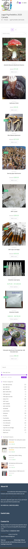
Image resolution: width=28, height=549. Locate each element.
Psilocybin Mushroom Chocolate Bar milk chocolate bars (14, 351)
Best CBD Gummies (7, 384)
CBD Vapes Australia (7, 396)
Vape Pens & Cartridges (8, 427)
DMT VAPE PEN (6, 406)
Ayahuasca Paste (14, 103)
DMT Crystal (14, 211)
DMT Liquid (5, 401)
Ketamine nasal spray (14, 280)
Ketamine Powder (14, 312)
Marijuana (5, 413)
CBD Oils (8, 497)
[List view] (15, 29)
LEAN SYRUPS (6, 411)
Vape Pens (10, 495)
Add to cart (14, 72)
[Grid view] (12, 29)
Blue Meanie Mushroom (14, 135)
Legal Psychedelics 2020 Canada (17, 19)
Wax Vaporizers (6, 430)
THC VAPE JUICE (6, 423)
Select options (14, 286)
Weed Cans (5, 432)
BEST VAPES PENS (7, 391)
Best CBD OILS (6, 387)
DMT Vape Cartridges (14, 249)
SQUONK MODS (6, 420)
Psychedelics (14, 63)
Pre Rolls (5, 415)
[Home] (1, 19)
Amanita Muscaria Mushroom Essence (14, 65)
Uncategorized (6, 425)
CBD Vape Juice (6, 394)
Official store (10, 540)
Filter (24, 377)
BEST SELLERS (6, 389)
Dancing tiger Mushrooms (14, 173)
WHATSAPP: (4, 534)
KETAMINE (5, 408)
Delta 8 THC (5, 399)
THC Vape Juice (17, 495)
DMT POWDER (6, 403)
